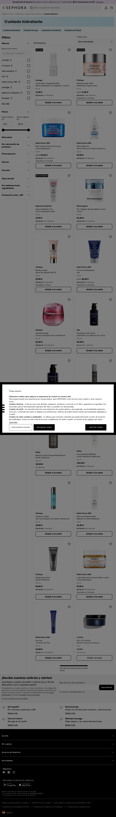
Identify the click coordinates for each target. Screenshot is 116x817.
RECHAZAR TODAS (44, 427)
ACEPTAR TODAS (96, 427)
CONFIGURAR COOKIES (20, 427)
